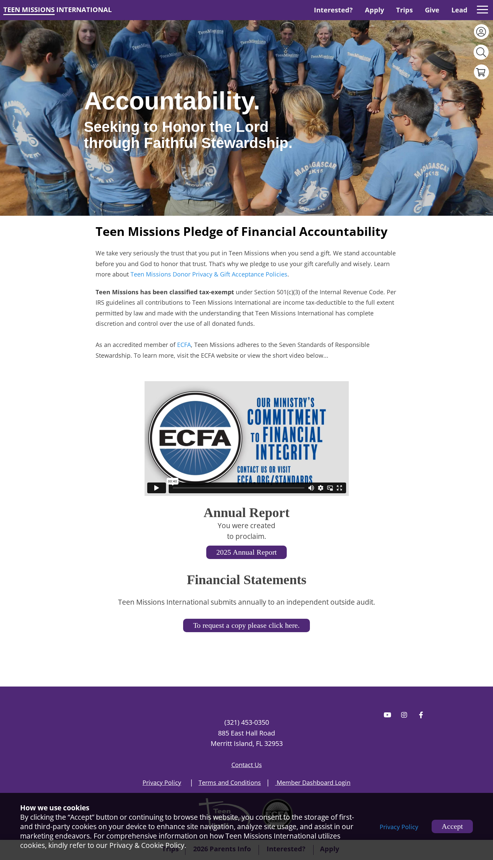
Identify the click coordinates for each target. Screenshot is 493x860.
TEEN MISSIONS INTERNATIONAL (57, 9)
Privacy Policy (399, 827)
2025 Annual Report (246, 552)
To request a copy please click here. (246, 625)
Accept (452, 826)
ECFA (184, 345)
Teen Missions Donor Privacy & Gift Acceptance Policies (208, 274)
